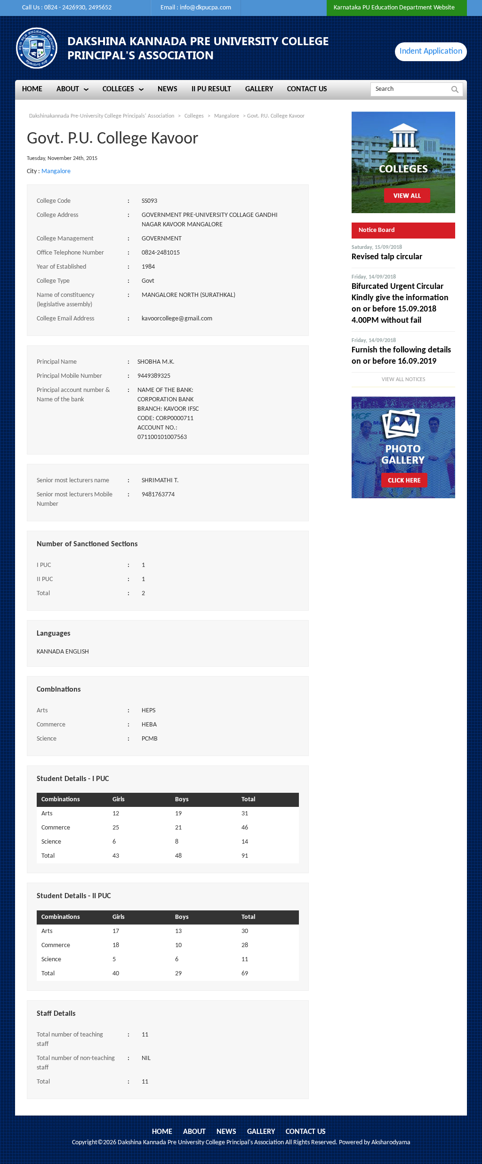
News (226, 1132)
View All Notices (404, 380)
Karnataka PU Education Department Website (394, 7)
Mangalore (56, 171)
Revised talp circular (387, 257)
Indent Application (431, 51)
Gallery (261, 1132)
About (194, 1132)
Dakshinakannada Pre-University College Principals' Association (101, 116)
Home (162, 1132)
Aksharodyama (390, 1142)
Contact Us (306, 1132)
